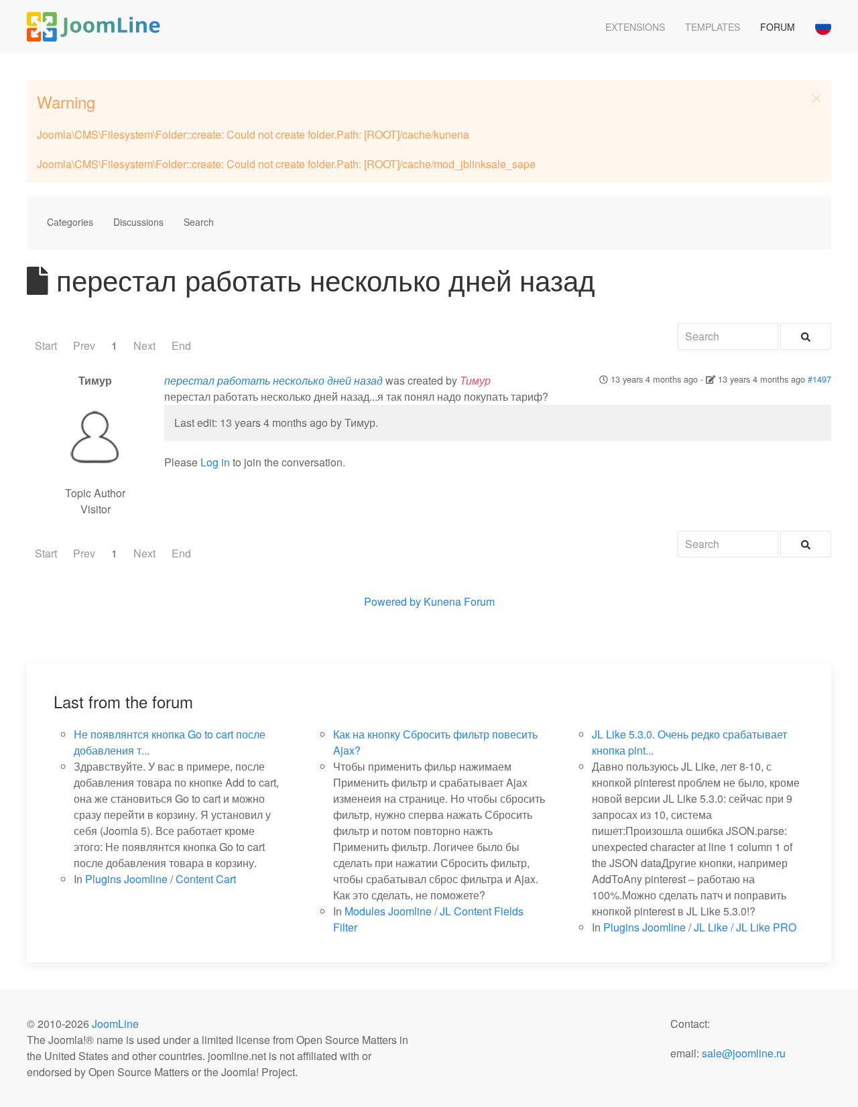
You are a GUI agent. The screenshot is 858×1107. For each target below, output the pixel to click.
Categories (70, 222)
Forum (777, 27)
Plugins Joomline (126, 879)
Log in (215, 462)
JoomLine (115, 1023)
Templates (712, 27)
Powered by (392, 601)
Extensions (635, 27)
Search (199, 222)
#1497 (819, 379)
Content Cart (206, 879)
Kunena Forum (459, 601)
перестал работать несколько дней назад (273, 380)
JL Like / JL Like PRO (745, 927)
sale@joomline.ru (744, 1053)
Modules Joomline (388, 911)
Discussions (138, 222)
